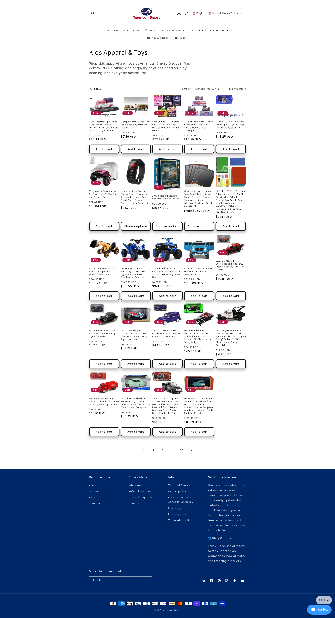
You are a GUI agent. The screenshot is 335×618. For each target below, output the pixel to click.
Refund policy (177, 491)
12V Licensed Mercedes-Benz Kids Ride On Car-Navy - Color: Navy (198, 271)
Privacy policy (177, 514)
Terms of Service (179, 485)
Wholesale (135, 485)
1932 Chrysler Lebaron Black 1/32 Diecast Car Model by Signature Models (103, 333)
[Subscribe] (148, 580)
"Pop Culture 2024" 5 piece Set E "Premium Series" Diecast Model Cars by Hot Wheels (165, 126)
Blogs (92, 497)
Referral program (140, 491)
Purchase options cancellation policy (180, 500)
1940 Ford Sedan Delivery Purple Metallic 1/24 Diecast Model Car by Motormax (166, 333)
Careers (134, 503)
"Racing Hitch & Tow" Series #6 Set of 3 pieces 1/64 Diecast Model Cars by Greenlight (198, 126)
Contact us (96, 491)
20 (181, 450)
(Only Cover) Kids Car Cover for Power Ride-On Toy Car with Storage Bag (103, 194)
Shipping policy (178, 508)
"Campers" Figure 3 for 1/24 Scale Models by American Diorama (135, 124)
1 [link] (143, 450)
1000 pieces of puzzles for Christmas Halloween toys (165, 197)
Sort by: (187, 89)
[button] (93, 13)
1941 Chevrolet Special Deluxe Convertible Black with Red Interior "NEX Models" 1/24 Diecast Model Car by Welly (198, 336)
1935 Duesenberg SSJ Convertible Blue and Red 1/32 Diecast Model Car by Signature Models (134, 335)
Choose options (135, 226)
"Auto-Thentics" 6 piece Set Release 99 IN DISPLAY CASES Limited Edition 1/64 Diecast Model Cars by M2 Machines (104, 126)
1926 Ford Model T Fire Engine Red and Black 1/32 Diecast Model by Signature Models (230, 265)
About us (95, 485)
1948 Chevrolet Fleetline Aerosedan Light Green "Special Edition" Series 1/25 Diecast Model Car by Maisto (135, 403)
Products (95, 503)
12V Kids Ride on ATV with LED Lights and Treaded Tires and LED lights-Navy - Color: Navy (167, 273)
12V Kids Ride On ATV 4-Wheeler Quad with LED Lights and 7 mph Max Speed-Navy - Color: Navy (134, 273)
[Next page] (191, 450)
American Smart (171, 610)
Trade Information (180, 520)
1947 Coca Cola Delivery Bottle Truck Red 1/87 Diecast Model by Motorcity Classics (104, 401)
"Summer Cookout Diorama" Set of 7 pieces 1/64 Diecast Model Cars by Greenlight (230, 124)
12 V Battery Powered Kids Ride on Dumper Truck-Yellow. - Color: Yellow (102, 271)
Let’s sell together (140, 497)
